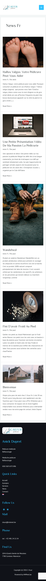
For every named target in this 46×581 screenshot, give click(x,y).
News (4, 489)
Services (5, 486)
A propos (5, 483)
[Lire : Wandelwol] (23, 214)
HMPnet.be (27, 574)
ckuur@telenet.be (9, 522)
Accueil (4, 480)
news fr (5, 79)
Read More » (7, 106)
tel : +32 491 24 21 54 (10, 538)
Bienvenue (9, 387)
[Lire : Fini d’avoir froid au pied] (23, 306)
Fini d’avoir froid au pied (19, 326)
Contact (5, 491)
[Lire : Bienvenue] (23, 373)
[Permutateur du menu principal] (41, 7)
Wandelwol (10, 250)
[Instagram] (7, 509)
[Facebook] (4, 509)
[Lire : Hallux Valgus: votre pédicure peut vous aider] (23, 52)
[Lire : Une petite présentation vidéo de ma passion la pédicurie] (23, 125)
